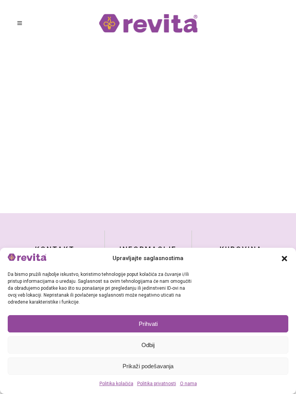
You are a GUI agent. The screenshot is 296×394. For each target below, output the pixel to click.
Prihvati (148, 324)
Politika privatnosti (156, 383)
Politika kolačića (116, 383)
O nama (188, 383)
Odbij (148, 345)
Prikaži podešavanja (148, 366)
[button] (284, 258)
